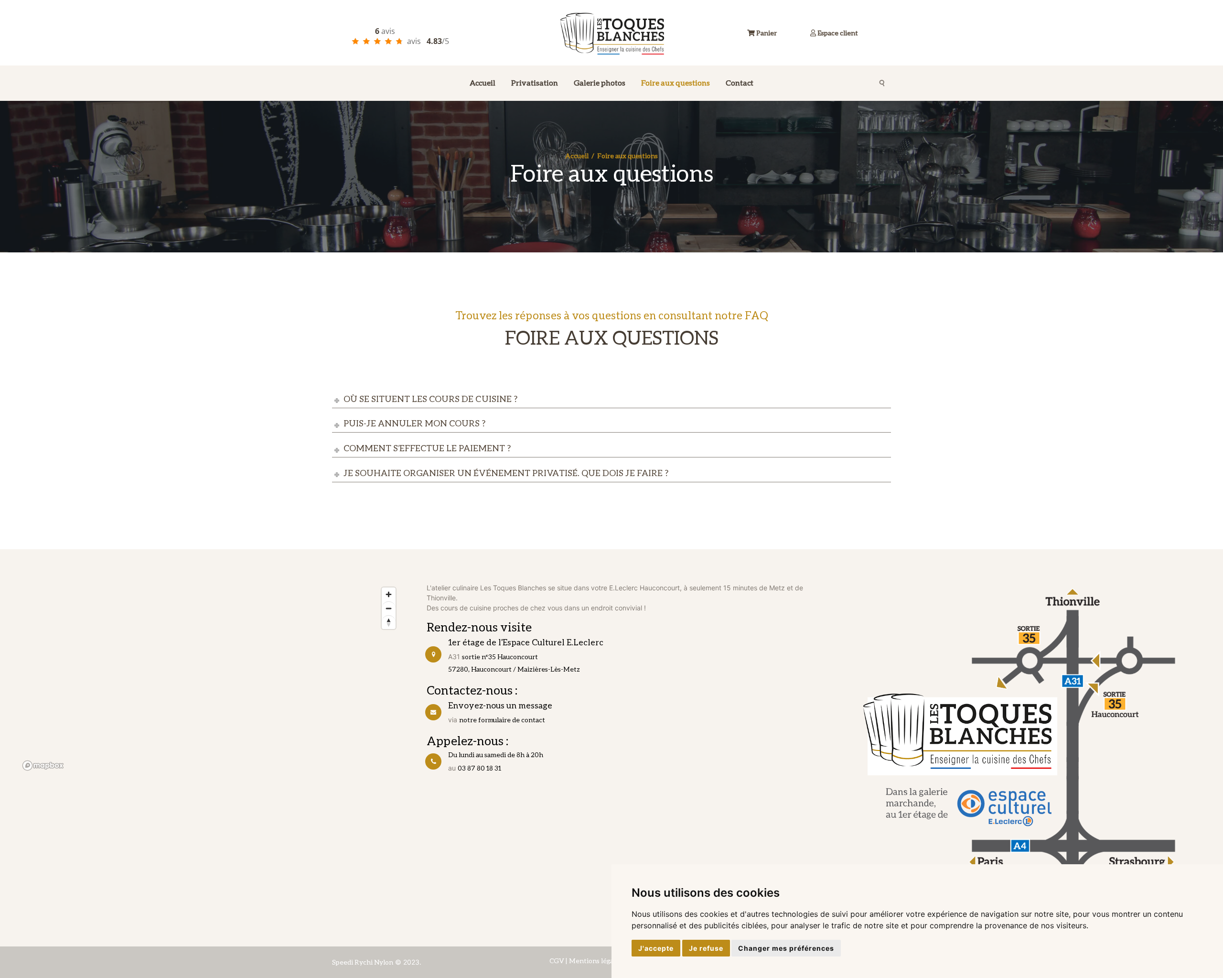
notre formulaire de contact (502, 720)
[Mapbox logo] (43, 765)
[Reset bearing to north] (389, 622)
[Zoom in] (389, 594)
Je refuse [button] (706, 948)
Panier (766, 33)
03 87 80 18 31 (479, 768)
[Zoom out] (389, 608)
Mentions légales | (597, 960)
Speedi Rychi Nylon (362, 962)
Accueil (577, 156)
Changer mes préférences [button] (786, 948)
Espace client (837, 33)
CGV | (558, 960)
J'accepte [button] (656, 948)
